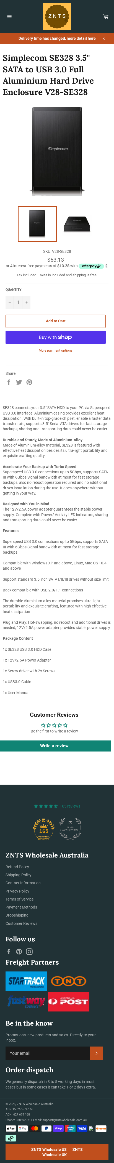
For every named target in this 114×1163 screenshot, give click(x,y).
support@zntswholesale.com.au (65, 1120)
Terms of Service (19, 899)
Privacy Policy (17, 891)
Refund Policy (17, 867)
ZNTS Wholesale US (49, 1149)
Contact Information (23, 883)
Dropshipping (17, 915)
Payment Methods (21, 907)
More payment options (55, 350)
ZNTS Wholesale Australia (35, 1104)
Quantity (13, 290)
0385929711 (24, 1120)
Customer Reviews (21, 923)
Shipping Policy (19, 875)
